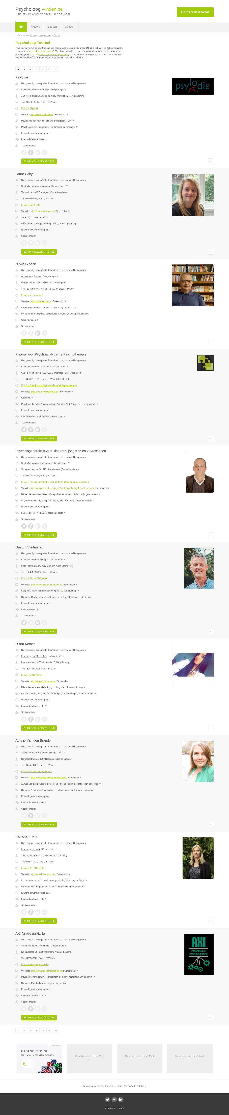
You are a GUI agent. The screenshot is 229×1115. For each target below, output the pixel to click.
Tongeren (36, 849)
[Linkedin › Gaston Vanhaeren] (37, 622)
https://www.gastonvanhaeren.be (46, 584)
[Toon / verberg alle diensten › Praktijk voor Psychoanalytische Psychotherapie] (73, 404)
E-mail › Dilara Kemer (31, 675)
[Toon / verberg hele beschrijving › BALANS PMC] (73, 880)
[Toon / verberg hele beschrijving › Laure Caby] (73, 217)
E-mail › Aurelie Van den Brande (36, 771)
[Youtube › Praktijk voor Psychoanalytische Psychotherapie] (44, 429)
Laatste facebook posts (34, 139)
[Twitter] (107, 1099)
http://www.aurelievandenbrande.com (48, 777)
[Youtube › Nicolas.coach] (44, 333)
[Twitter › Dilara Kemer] (24, 719)
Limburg (25, 656)
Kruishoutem (46, 463)
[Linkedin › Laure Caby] (37, 243)
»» (56, 69)
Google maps (58, 89)
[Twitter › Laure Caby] (24, 243)
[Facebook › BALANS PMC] (31, 912)
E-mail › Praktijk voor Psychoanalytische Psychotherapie (49, 385)
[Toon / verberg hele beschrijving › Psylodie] (73, 121)
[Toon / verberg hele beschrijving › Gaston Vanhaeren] (73, 590)
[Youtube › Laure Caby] (44, 243)
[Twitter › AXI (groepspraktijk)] (24, 1008)
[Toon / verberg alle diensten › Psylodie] (73, 127)
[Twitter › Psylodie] (24, 152)
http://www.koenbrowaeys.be (44, 391)
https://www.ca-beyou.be (42, 211)
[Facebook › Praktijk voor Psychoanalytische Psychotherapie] (31, 429)
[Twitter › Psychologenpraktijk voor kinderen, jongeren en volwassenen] (24, 526)
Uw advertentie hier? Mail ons (89, 1057)
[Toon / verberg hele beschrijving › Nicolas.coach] (73, 307)
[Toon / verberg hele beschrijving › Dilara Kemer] (73, 687)
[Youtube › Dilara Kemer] (44, 719)
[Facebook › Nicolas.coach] (31, 333)
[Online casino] (42, 1059)
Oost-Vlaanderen (29, 89)
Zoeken (52, 26)
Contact (69, 26)
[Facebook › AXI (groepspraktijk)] (31, 1008)
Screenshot (62, 114)
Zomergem (45, 186)
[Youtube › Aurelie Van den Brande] (44, 815)
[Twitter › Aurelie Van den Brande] (24, 815)
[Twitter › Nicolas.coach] (24, 333)
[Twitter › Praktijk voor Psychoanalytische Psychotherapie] (24, 429)
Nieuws (35, 26)
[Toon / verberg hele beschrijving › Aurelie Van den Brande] (73, 784)
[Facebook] (114, 1099)
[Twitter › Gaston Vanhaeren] (24, 622)
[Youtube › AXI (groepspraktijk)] (44, 1008)
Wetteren (44, 89)
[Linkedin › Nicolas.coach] (37, 333)
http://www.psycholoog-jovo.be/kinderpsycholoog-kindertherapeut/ (62, 488)
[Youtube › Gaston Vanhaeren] (44, 622)
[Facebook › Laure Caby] (31, 243)
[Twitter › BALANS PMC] (24, 912)
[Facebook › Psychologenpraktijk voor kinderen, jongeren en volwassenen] (31, 526)
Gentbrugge (45, 366)
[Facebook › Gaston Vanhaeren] (31, 622)
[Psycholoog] (21, 27)
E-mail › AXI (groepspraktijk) (35, 964)
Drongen (44, 559)
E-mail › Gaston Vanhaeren (34, 578)
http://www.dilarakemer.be (43, 681)
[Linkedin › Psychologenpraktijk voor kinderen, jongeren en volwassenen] (37, 526)
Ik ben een (195, 12)
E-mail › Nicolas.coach (32, 295)
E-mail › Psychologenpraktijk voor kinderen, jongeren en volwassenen (55, 482)
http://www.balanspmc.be (43, 874)
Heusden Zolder (39, 656)
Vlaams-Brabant (29, 752)
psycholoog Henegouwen (41, 51)
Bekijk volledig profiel (38, 161)
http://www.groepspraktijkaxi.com (47, 971)
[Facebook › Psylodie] (31, 152)
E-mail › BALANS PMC (32, 868)
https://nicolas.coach (41, 301)
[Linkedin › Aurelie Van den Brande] (37, 815)
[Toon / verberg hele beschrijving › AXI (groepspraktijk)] (73, 977)
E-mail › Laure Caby (31, 205)
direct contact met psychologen (54, 54)
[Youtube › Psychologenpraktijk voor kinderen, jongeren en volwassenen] (44, 526)
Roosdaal (43, 752)
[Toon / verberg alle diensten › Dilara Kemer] (73, 693)
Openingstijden (30, 320)
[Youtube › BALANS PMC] (44, 912)
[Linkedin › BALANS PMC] (37, 912)
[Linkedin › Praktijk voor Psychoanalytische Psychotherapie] (37, 429)
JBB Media (111, 1108)
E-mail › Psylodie (29, 108)
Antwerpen (26, 276)
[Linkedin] (121, 1099)
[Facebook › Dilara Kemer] (31, 719)
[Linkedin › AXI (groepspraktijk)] (37, 1008)
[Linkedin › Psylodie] (37, 152)
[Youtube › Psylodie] (44, 152)
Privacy (121, 1108)
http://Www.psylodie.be (42, 114)
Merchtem (44, 945)
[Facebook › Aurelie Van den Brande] (31, 815)
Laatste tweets (29, 416)
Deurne (37, 276)
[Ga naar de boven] (211, 161)
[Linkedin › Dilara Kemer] (37, 719)
